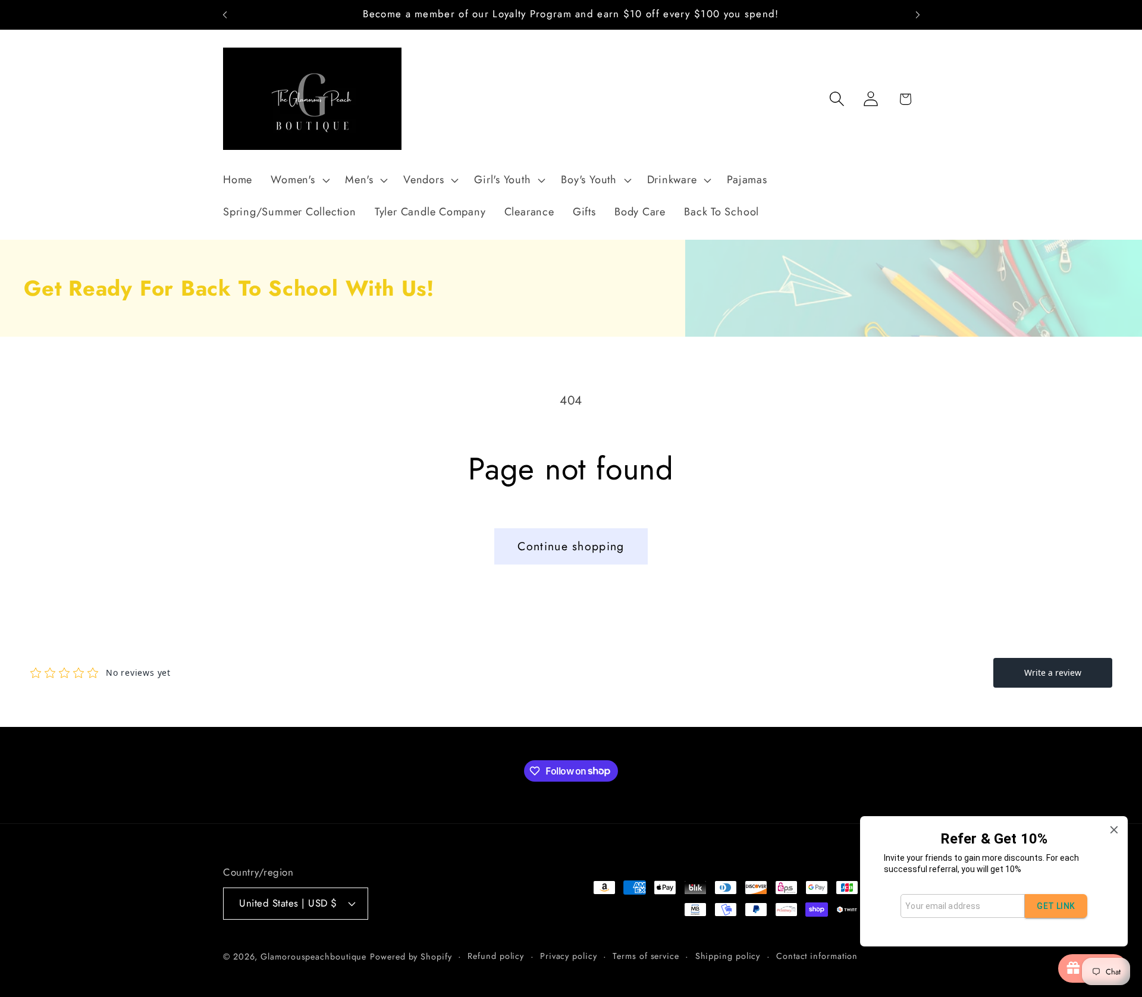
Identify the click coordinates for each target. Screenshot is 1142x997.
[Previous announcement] (225, 14)
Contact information (817, 956)
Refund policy (496, 956)
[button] (299, 180)
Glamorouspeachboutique (313, 956)
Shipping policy (728, 956)
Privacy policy (568, 956)
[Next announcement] (918, 14)
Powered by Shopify (410, 956)
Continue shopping (570, 546)
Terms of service (646, 956)
